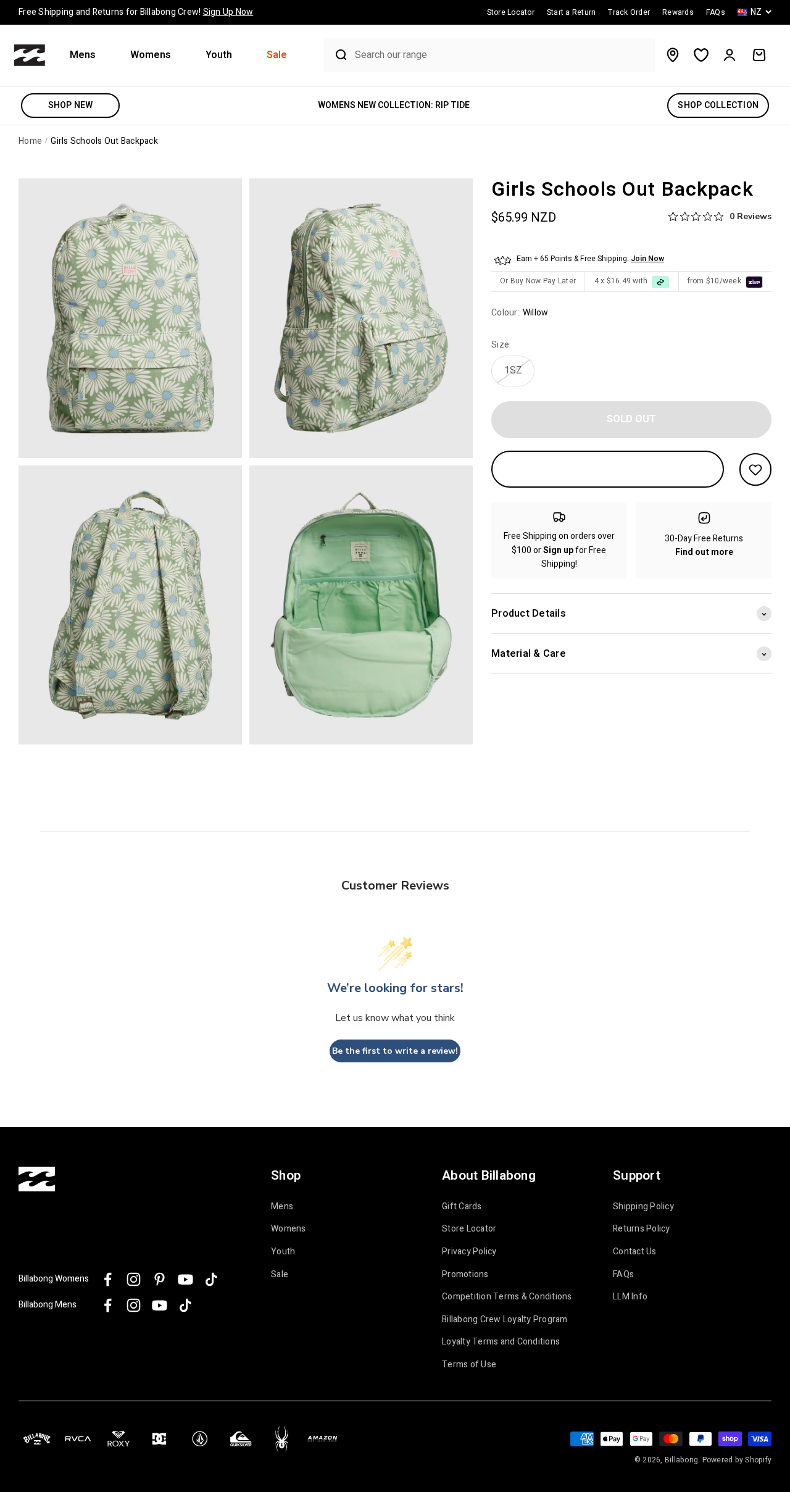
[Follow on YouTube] (185, 1279)
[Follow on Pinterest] (159, 1279)
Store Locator (469, 1229)
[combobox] (501, 55)
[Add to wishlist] (755, 469)
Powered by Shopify (737, 1459)
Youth (219, 55)
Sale (277, 55)
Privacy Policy (469, 1252)
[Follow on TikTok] (211, 1279)
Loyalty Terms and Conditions (501, 1342)
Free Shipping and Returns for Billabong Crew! (136, 12)
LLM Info (630, 1297)
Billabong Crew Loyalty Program (505, 1320)
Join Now (647, 259)
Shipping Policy (643, 1207)
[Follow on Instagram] (133, 1279)
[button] (87, 55)
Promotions (465, 1275)
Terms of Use (469, 1365)
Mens (83, 55)
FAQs (623, 1275)
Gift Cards (462, 1207)
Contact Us (635, 1252)
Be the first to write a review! (395, 1051)
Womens (150, 55)
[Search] (336, 55)
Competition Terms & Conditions (507, 1297)
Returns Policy (641, 1229)
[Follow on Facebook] (107, 1279)
